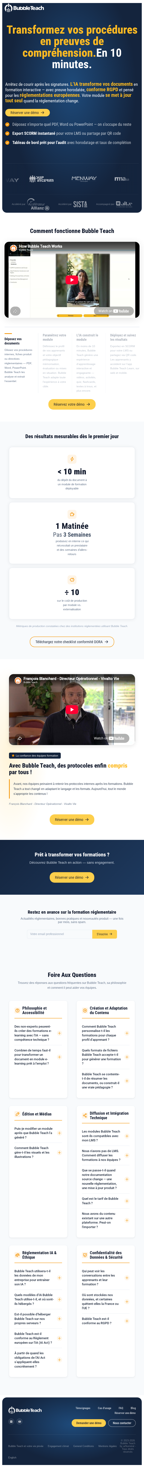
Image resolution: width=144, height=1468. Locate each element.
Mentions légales (107, 1446)
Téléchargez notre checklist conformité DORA (69, 642)
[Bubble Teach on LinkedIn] (11, 1421)
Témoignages (83, 1408)
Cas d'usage (104, 1408)
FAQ (121, 1408)
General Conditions (83, 1446)
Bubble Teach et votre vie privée (25, 1446)
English (12, 1457)
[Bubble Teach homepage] (25, 1410)
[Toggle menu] (137, 8)
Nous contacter (122, 1423)
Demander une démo (88, 1423)
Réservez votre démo (69, 404)
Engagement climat (58, 1446)
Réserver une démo (24, 112)
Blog (133, 1408)
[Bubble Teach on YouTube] (19, 1421)
